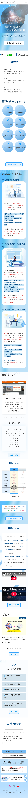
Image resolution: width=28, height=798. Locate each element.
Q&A (24, 790)
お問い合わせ (9, 792)
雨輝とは (8, 790)
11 (23, 417)
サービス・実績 (14, 790)
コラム (20, 790)
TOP (4, 790)
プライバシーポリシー (17, 792)
